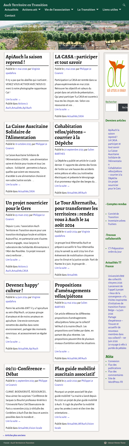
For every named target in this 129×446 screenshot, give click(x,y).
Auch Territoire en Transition (26, 4)
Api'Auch (27, 107)
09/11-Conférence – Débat (25, 371)
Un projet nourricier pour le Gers (27, 205)
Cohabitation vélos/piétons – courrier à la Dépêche (70, 134)
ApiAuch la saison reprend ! (24, 59)
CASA (81, 116)
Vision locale (35, 428)
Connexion (113, 361)
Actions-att (29, 9)
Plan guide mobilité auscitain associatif (75, 371)
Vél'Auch (82, 192)
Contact (10, 15)
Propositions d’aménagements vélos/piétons (73, 290)
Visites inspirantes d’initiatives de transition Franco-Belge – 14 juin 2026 (117, 307)
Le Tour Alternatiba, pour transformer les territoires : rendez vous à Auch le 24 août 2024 (76, 213)
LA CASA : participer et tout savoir (76, 59)
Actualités (11, 9)
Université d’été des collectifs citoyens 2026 (116, 279)
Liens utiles (110, 9)
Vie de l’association (57, 9)
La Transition (86, 9)
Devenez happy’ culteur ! (22, 288)
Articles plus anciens (14, 435)
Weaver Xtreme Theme (116, 443)
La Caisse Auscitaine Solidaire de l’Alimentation (27, 132)
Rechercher (111, 102)
